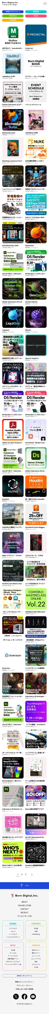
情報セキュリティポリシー (24, 982)
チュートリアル (36, 959)
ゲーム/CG (13, 953)
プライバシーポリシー (24, 985)
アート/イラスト (13, 956)
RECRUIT (24, 912)
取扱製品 (13, 924)
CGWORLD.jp (36, 934)
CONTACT (24, 909)
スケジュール (36, 964)
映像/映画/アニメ (13, 959)
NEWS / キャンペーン (24, 975)
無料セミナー (36, 953)
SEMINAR (36, 945)
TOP (27, 885)
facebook (24, 996)
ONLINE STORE (24, 905)
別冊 (36, 931)
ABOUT (24, 902)
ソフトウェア (13, 928)
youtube (33, 996)
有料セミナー (36, 950)
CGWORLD (36, 924)
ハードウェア (13, 934)
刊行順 (13, 950)
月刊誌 (36, 928)
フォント (13, 931)
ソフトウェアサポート (13, 937)
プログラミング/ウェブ (13, 961)
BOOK (12, 945)
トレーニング (36, 956)
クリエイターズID (24, 916)
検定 (36, 961)
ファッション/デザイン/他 (13, 964)
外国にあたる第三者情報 (24, 989)
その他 (36, 967)
